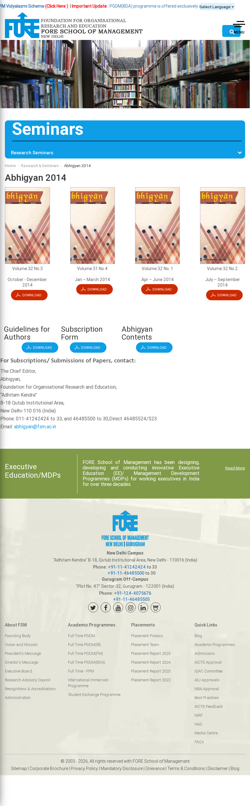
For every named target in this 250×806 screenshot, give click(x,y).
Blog (198, 635)
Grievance (155, 768)
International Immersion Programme (88, 682)
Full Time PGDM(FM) (85, 653)
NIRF (199, 715)
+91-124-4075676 (132, 593)
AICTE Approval (208, 662)
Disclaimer (218, 768)
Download (31, 295)
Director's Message (21, 662)
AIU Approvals (207, 680)
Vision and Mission (21, 644)
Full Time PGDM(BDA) (86, 662)
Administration (17, 697)
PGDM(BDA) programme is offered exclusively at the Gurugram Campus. (143, 6)
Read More (235, 468)
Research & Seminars (40, 165)
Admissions (205, 653)
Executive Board (18, 671)
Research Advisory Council (27, 680)
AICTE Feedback (209, 706)
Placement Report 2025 (150, 653)
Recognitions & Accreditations (30, 688)
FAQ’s (199, 741)
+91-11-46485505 (131, 599)
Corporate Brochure (49, 768)
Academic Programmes (215, 644)
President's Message (23, 653)
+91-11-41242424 (127, 567)
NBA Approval (207, 688)
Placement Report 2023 (150, 671)
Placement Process (147, 635)
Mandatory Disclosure (122, 768)
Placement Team (145, 644)
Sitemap (19, 768)
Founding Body (17, 635)
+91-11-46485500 (126, 573)
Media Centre (206, 733)
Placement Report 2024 (150, 662)
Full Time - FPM (81, 671)
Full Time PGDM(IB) (84, 644)
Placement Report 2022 (150, 680)
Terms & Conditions (186, 768)
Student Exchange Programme (94, 694)
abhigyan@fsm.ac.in (35, 426)
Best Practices (207, 697)
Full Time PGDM (81, 635)
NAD (198, 724)
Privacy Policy (84, 768)
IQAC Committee (209, 671)
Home (10, 165)
